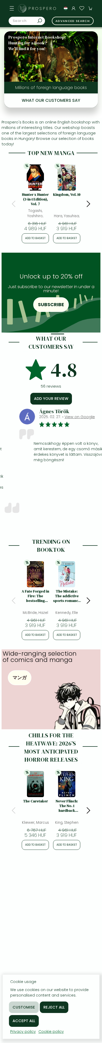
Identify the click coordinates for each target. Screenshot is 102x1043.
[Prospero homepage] (22, 8)
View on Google (68, 416)
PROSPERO (43, 8)
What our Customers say (51, 100)
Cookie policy (51, 1031)
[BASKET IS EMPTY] (90, 8)
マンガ (20, 677)
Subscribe (51, 304)
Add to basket (35, 238)
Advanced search (72, 21)
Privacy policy (23, 1031)
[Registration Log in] (73, 8)
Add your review (51, 398)
